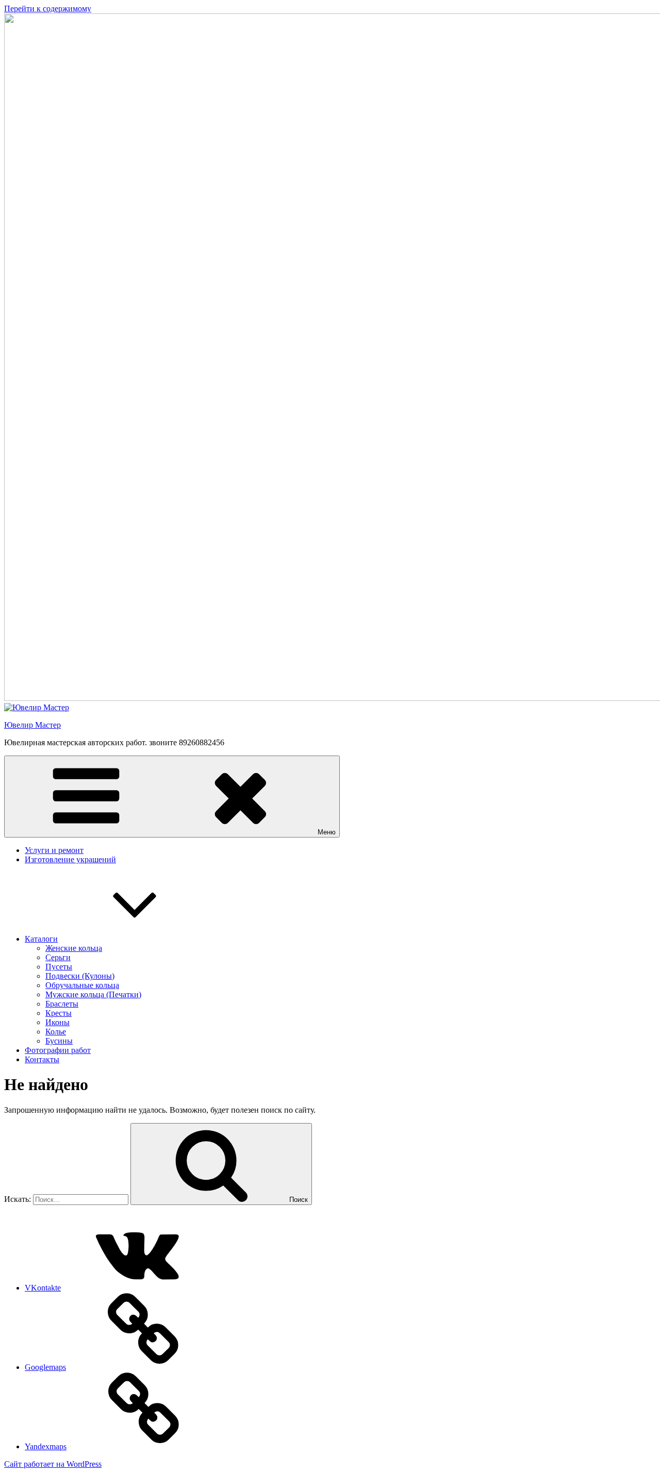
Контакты (42, 1059)
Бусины (59, 1040)
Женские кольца (73, 948)
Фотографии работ (58, 1050)
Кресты (58, 1013)
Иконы (57, 1022)
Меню (327, 832)
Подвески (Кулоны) (79, 976)
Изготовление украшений (70, 859)
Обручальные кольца (82, 985)
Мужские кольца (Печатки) (93, 994)
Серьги (58, 957)
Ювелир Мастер (32, 725)
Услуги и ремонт (54, 850)
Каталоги (41, 938)
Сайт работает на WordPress (53, 1464)
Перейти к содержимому (47, 8)
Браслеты (61, 1003)
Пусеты (58, 966)
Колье (55, 1031)
